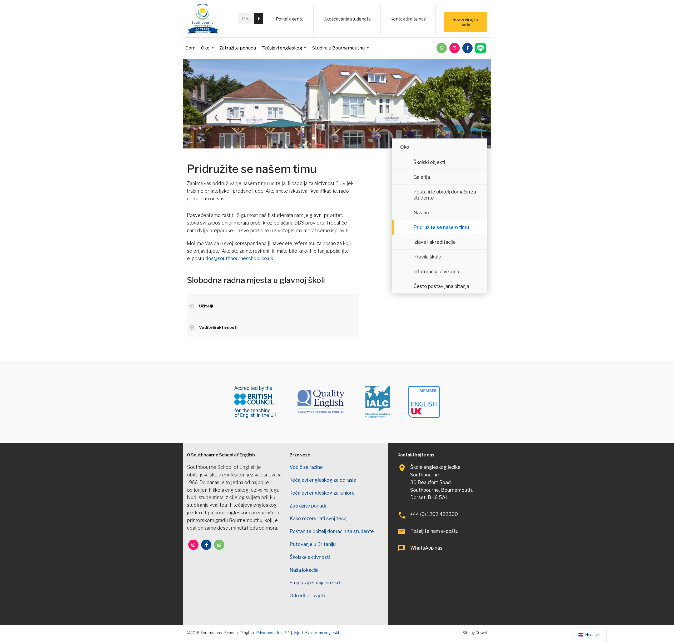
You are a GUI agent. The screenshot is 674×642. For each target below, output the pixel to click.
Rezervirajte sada (465, 22)
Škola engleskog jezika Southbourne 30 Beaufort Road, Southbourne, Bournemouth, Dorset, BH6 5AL (441, 482)
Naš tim (421, 212)
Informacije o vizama (436, 271)
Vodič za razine (306, 467)
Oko (205, 48)
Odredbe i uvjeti (307, 595)
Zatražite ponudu (237, 48)
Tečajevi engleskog (282, 48)
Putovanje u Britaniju (313, 544)
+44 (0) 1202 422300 (434, 514)
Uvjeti (298, 632)
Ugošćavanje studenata (347, 19)
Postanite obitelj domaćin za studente (444, 195)
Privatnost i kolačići (273, 632)
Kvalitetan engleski (322, 632)
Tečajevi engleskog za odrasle (323, 480)
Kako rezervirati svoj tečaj (319, 518)
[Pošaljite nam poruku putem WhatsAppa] (441, 48)
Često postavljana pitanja (441, 286)
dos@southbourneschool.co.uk (239, 258)
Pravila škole (427, 257)
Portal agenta (290, 19)
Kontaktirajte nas (408, 19)
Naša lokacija (304, 570)
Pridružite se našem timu (441, 227)
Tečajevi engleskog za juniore (322, 493)
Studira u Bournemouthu (338, 48)
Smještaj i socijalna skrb (315, 582)
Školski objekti (429, 162)
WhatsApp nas (426, 548)
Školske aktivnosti (310, 557)
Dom (190, 48)
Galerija (421, 177)
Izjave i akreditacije (434, 242)
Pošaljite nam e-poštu (434, 531)
